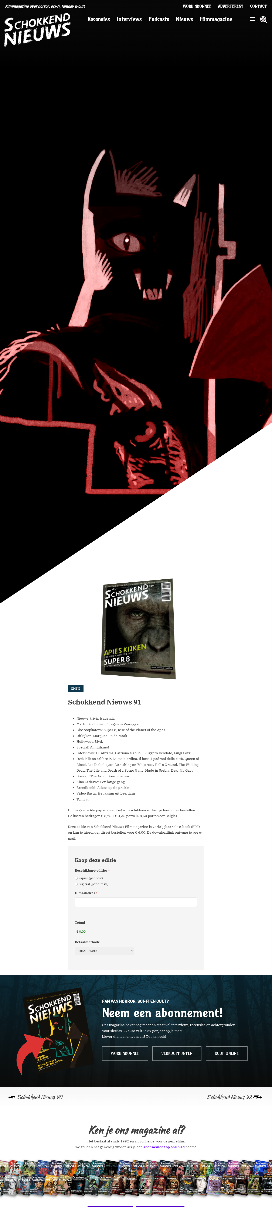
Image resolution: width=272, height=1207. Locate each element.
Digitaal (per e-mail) (93, 884)
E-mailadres (86, 893)
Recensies (99, 19)
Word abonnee (197, 6)
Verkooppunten (177, 1053)
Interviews (129, 19)
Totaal (80, 922)
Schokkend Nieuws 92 (229, 1097)
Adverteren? (230, 6)
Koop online (227, 1053)
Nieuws (184, 19)
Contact (258, 6)
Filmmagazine (216, 19)
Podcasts (159, 19)
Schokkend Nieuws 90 (39, 1097)
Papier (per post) (90, 878)
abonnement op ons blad (164, 1147)
